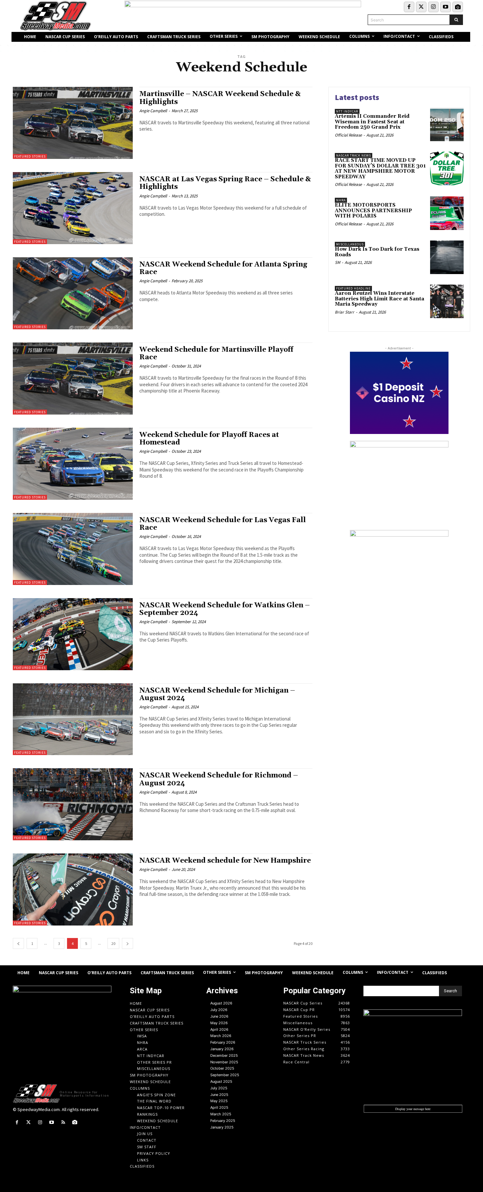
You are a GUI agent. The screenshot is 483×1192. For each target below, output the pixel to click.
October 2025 (222, 1068)
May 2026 (219, 1023)
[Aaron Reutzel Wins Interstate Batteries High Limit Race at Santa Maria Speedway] (447, 301)
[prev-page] (18, 943)
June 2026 (219, 1016)
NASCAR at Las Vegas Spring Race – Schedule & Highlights (225, 183)
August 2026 (221, 1003)
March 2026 (220, 1035)
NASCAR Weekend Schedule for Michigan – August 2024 (217, 694)
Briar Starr (344, 312)
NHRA (341, 200)
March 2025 (220, 1114)
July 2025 (218, 1088)
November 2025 (224, 1062)
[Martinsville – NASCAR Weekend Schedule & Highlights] (73, 123)
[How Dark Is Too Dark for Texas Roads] (447, 257)
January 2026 (222, 1049)
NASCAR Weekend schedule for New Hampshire (225, 860)
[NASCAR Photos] (457, 7)
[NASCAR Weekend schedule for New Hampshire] (73, 889)
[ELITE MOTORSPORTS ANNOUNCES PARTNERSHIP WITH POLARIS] (447, 213)
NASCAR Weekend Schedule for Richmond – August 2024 (218, 779)
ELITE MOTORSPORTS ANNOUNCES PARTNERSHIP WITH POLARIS (373, 210)
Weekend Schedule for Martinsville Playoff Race (216, 353)
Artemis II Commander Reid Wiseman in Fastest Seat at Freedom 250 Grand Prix (372, 121)
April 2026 (219, 1029)
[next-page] (127, 943)
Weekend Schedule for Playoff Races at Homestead (209, 439)
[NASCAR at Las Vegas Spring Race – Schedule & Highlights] (73, 208)
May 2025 (219, 1101)
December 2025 (224, 1055)
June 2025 (219, 1094)
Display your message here (412, 1108)
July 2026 (218, 1009)
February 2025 (222, 1120)
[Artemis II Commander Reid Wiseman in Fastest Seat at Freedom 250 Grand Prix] (447, 124)
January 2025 (222, 1127)
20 (113, 943)
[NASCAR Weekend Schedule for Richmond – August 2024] (73, 804)
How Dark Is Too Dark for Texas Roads (377, 252)
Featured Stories (30, 156)
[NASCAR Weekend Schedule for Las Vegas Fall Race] (73, 549)
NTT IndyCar (347, 111)
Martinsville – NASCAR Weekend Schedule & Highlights (220, 98)
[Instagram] (433, 7)
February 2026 (222, 1042)
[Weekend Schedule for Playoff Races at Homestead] (73, 464)
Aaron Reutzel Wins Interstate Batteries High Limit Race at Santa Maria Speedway (379, 298)
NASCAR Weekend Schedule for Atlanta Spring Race (223, 268)
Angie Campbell (153, 111)
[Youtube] (445, 7)
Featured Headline (353, 288)
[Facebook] (409, 7)
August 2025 (221, 1081)
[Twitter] (421, 7)
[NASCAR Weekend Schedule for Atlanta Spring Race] (73, 293)
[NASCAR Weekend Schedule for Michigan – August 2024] (73, 719)
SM (337, 262)
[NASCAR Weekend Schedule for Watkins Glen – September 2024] (73, 634)
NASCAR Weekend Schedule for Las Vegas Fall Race (222, 524)
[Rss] (63, 1122)
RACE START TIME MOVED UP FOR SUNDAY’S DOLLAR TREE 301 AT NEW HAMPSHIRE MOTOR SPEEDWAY (380, 168)
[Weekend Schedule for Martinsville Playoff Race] (73, 378)
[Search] (456, 19)
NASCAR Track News (353, 155)
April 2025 (219, 1107)
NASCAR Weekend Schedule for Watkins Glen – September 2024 (224, 609)
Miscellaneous (350, 244)
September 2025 (224, 1075)
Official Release (348, 135)
